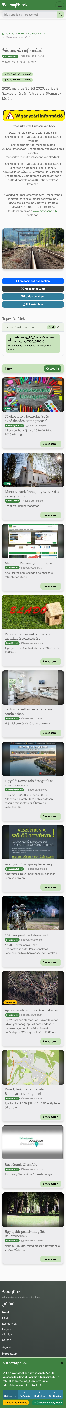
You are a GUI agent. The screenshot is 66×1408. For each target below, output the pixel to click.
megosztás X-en (34, 288)
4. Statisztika (55, 1394)
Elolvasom (49, 443)
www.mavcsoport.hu (45, 211)
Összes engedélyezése (49, 1402)
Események (9, 1323)
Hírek (21, 33)
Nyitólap (9, 33)
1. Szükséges (10, 1394)
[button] (33, 115)
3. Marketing (40, 1394)
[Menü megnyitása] (59, 5)
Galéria (6, 1340)
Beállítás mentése (17, 1402)
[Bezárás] (62, 1363)
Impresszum (9, 1353)
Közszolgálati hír (37, 33)
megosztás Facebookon (34, 281)
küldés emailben (34, 296)
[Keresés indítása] (60, 14)
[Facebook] (4, 1304)
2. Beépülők (25, 1394)
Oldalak (7, 1334)
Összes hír (52, 368)
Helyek (6, 1329)
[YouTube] (11, 1304)
